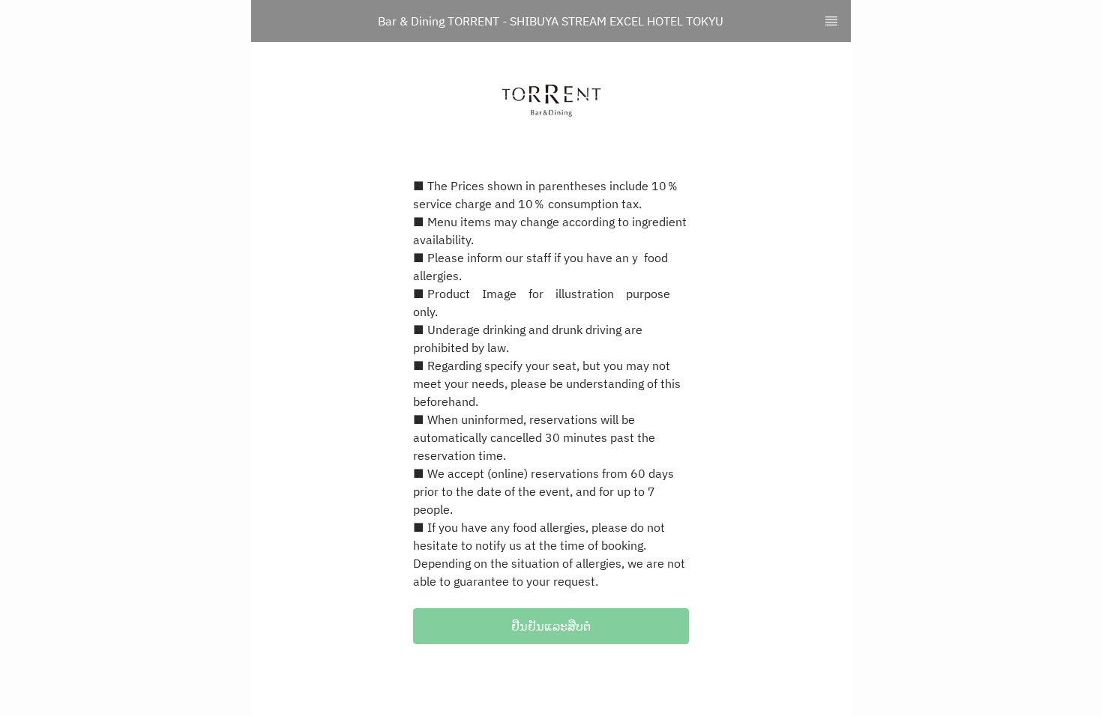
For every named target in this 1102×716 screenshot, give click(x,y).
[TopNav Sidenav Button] (831, 20)
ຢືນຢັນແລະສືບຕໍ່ (551, 626)
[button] (551, 626)
